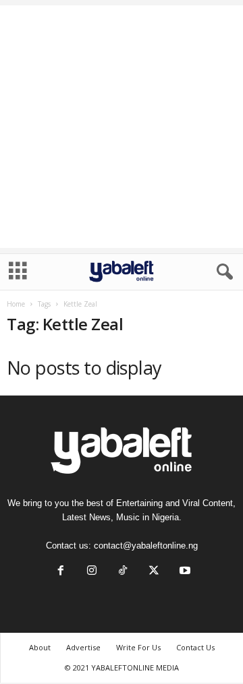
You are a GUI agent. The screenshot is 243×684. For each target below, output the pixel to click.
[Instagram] (91, 572)
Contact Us (195, 647)
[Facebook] (60, 572)
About (40, 647)
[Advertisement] (121, 126)
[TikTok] (122, 572)
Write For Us (138, 647)
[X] (153, 572)
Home (16, 304)
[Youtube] (183, 572)
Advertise (83, 647)
